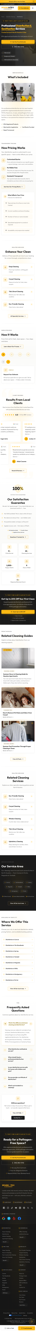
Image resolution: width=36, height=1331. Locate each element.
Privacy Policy (6, 1313)
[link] (24, 8)
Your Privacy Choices (16, 1315)
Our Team (21, 1297)
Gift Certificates (23, 1282)
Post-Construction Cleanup (9, 1255)
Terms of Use (14, 1313)
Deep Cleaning (6, 1250)
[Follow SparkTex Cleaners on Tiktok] (12, 1208)
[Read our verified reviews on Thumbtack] (9, 1218)
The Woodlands (6, 1276)
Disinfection (22, 1257)
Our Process (22, 1299)
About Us (21, 1273)
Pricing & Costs (23, 1276)
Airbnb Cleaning (6, 1236)
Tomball (4, 1280)
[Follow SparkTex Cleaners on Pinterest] (24, 1208)
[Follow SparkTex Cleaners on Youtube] (16, 1208)
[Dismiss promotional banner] (34, 1)
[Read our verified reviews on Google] (4, 1218)
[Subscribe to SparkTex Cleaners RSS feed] (32, 1208)
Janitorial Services (23, 1234)
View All (5, 1241)
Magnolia (4, 1282)
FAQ (20, 1285)
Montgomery (5, 1287)
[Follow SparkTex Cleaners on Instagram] (8, 1208)
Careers (21, 1278)
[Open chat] (31, 1321)
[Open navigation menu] (33, 8)
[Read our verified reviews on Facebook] (19, 1218)
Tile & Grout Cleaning (24, 1259)
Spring (4, 1278)
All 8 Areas (6, 1293)
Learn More (23, 1305)
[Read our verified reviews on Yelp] (14, 1218)
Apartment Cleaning (7, 1238)
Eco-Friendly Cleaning (24, 1250)
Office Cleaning (23, 1231)
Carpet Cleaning (23, 1252)
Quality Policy (22, 1313)
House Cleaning (6, 1231)
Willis (3, 1285)
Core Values (22, 1295)
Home (2, 16)
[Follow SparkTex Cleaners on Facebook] (4, 1208)
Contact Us (22, 1287)
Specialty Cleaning (10, 16)
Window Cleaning (23, 1255)
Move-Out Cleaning (7, 1257)
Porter (4, 1289)
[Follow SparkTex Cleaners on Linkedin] (20, 1208)
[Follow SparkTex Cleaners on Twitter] (28, 1208)
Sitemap (25, 1315)
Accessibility (30, 1313)
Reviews (21, 1302)
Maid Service (5, 1234)
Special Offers (22, 1280)
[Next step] (8, 362)
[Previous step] (3, 362)
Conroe (4, 1273)
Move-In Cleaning (6, 1252)
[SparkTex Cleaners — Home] (7, 8)
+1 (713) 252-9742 (8, 1318)
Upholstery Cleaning (24, 1262)
